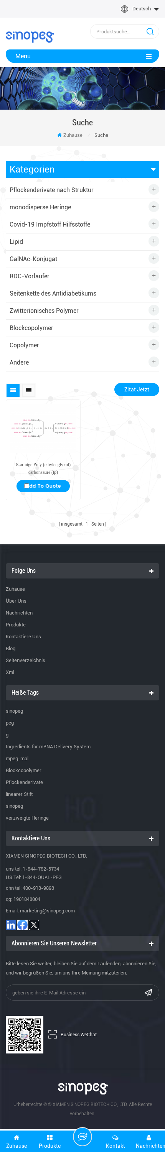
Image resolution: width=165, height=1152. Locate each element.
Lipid (16, 241)
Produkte (16, 625)
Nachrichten (19, 613)
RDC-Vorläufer (30, 276)
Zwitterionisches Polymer (44, 310)
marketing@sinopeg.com (47, 911)
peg (10, 723)
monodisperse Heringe (40, 207)
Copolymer (24, 345)
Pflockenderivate (24, 782)
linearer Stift (19, 794)
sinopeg (14, 711)
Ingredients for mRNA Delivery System (48, 746)
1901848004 (26, 899)
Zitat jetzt (136, 389)
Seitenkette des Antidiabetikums (53, 293)
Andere (19, 362)
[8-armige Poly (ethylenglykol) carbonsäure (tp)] (43, 429)
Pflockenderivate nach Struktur (52, 190)
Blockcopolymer (31, 328)
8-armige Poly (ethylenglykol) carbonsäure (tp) (43, 468)
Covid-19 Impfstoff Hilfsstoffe (50, 224)
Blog (10, 648)
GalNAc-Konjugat (33, 259)
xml (10, 672)
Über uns (16, 601)
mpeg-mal (17, 758)
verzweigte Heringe (27, 818)
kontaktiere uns (23, 636)
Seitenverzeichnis (25, 660)
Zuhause (72, 135)
